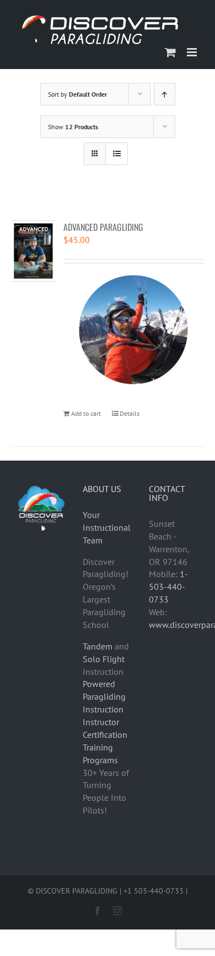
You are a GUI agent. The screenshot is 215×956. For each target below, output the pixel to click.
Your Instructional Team (107, 527)
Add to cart (86, 413)
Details (129, 413)
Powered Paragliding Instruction (104, 696)
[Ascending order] (164, 94)
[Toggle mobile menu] (192, 52)
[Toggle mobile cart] (170, 52)
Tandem (97, 646)
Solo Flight (104, 658)
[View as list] (116, 154)
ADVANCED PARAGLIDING (103, 227)
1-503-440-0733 (168, 586)
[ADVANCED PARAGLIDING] (33, 251)
